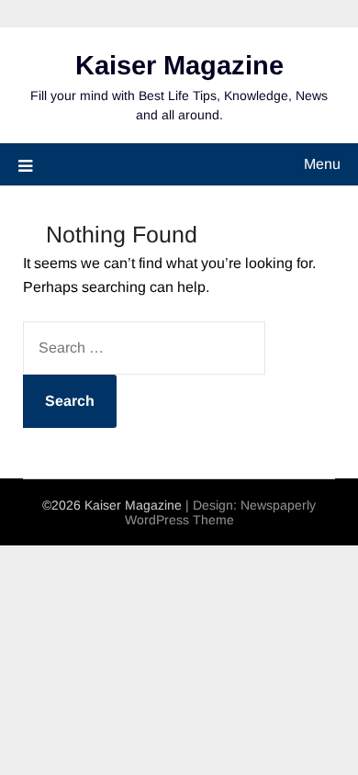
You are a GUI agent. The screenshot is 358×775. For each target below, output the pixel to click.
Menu (322, 164)
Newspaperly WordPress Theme (221, 512)
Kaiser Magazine (179, 65)
